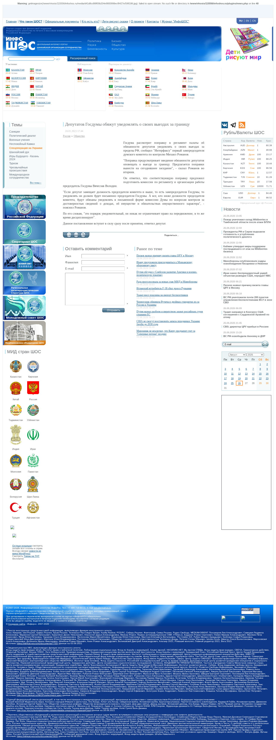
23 (267, 378)
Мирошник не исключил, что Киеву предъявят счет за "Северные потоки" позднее (165, 332)
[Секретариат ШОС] (24, 221)
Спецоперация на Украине (25, 148)
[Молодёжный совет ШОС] (24, 297)
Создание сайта (16, 624)
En (247, 20)
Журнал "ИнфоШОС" (175, 21)
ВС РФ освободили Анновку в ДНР (244, 336)
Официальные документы (62, 21)
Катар (190, 78)
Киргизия (41, 78)
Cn (254, 20)
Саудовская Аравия (123, 86)
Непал (190, 70)
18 (232, 378)
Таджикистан (19, 102)
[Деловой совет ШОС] (24, 246)
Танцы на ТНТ (31, 556)
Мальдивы (193, 86)
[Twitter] (183, 235)
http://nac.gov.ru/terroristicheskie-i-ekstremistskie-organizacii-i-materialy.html (54, 710)
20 (246, 378)
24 (225, 383)
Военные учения (19, 139)
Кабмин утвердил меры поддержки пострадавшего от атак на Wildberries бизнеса (245, 249)
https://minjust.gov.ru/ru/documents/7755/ (37, 643)
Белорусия (16, 496)
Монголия (88, 70)
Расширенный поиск (82, 58)
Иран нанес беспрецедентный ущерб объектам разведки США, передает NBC (247, 274)
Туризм (13, 163)
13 (246, 373)
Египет (154, 78)
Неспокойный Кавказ (22, 143)
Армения (155, 70)
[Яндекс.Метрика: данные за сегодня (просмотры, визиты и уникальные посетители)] (250, 618)
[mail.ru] (250, 609)
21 (253, 378)
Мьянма (154, 94)
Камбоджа (119, 102)
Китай (39, 86)
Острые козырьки (22, 545)
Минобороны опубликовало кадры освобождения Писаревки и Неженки (245, 262)
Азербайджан (120, 78)
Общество (79, 136)
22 (260, 378)
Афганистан (88, 78)
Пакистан (41, 94)
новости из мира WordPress (26, 552)
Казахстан (17, 70)
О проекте (137, 21)
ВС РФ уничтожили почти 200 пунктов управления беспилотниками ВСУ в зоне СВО (247, 300)
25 (232, 383)
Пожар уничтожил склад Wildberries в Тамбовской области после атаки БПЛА (247, 220)
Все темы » (35, 182)
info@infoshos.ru (102, 608)
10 (225, 373)
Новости (232, 209)
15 (260, 373)
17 (225, 378)
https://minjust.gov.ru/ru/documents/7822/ (37, 736)
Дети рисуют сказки (115, 21)
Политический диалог (22, 135)
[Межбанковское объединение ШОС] (24, 322)
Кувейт (154, 86)
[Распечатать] (83, 233)
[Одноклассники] (196, 235)
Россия (15, 94)
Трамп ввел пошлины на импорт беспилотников (162, 295)
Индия (15, 86)
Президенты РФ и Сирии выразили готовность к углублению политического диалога (244, 234)
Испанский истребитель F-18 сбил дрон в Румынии (163, 288)
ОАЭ (116, 94)
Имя (68, 256)
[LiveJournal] (187, 235)
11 (232, 373)
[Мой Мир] (201, 235)
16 (267, 373)
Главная (11, 21)
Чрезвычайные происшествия (18, 169)
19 (239, 378)
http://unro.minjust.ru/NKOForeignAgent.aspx (39, 695)
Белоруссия (18, 78)
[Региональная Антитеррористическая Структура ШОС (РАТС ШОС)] (24, 271)
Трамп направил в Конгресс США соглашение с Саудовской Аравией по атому (246, 314)
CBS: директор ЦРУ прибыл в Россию (245, 326)
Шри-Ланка (156, 102)
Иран (38, 70)
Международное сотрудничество (19, 176)
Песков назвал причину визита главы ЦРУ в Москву (165, 255)
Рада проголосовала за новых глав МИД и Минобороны (166, 281)
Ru (241, 20)
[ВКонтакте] (192, 235)
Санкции (14, 131)
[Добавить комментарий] (69, 233)
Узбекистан (43, 102)
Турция (191, 94)
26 (239, 383)
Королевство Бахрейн (124, 70)
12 (239, 373)
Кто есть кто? (90, 21)
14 (253, 373)
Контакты (153, 21)
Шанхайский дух (19, 152)
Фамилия (71, 262)
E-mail (69, 268)
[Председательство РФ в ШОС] (24, 196)
